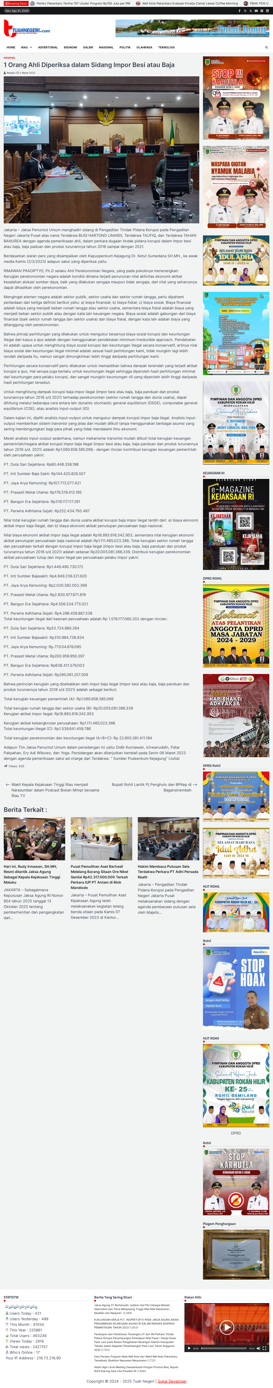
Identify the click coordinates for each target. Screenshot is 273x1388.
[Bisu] (258, 1348)
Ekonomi (70, 47)
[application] (226, 1327)
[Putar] (189, 1348)
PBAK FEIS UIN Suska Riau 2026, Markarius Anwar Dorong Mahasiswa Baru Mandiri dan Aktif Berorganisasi (84, 3)
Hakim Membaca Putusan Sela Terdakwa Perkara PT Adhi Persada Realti (168, 871)
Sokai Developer (172, 1381)
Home (11, 47)
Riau (24, 47)
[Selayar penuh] (264, 1348)
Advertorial (48, 47)
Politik (125, 47)
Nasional (106, 47)
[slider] (223, 1348)
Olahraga (144, 47)
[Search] (266, 47)
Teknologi (166, 47)
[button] (227, 1327)
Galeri (88, 47)
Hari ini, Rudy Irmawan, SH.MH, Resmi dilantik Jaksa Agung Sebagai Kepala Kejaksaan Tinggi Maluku (32, 874)
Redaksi (11, 72)
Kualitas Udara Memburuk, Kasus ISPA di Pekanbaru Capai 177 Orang (221, 3)
